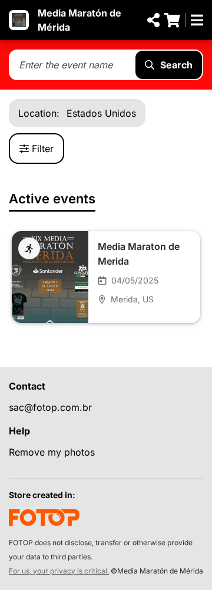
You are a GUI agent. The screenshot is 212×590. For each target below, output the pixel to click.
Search (176, 65)
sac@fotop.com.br (50, 407)
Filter (43, 148)
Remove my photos (52, 452)
